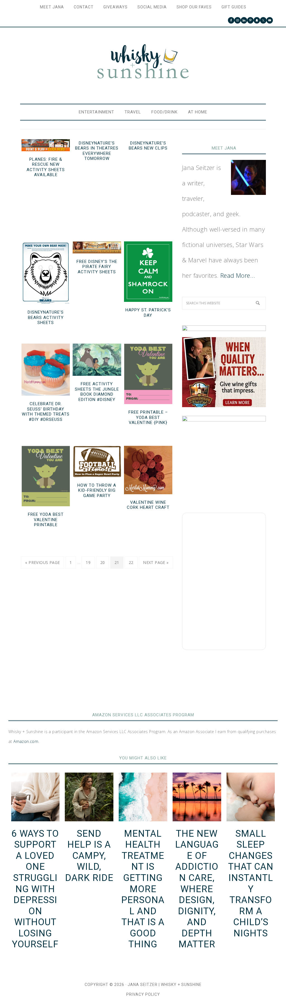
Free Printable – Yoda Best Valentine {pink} (148, 417)
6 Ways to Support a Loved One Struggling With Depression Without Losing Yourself (35, 889)
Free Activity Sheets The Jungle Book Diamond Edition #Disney (97, 391)
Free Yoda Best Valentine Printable (46, 519)
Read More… (237, 275)
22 (131, 562)
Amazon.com (25, 741)
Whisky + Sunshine (143, 62)
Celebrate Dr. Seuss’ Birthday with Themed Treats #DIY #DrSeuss (46, 411)
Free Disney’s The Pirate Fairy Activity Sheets (97, 266)
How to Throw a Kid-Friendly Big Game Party (96, 490)
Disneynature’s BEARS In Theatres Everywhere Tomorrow (96, 151)
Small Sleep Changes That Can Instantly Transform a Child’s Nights (250, 883)
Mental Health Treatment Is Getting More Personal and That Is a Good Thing (143, 889)
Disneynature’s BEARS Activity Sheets (46, 317)
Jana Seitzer (143, 984)
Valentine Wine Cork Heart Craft (148, 505)
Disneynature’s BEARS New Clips (148, 146)
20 (102, 562)
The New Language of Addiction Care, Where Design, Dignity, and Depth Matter (197, 889)
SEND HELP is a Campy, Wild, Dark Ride (89, 855)
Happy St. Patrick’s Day (148, 312)
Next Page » (155, 562)
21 (117, 562)
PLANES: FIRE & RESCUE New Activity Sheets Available (46, 167)
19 (88, 562)
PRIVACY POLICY (143, 994)
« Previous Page (42, 562)
